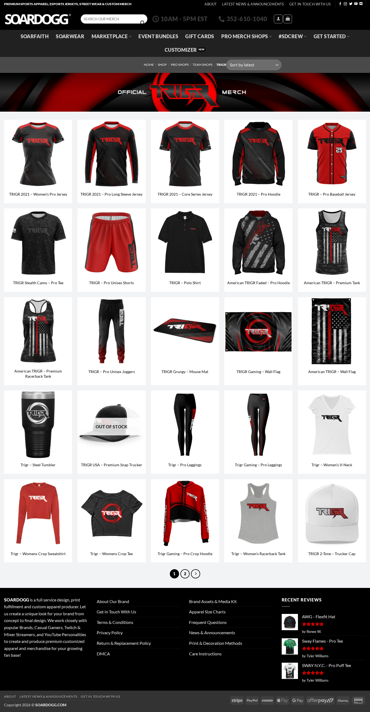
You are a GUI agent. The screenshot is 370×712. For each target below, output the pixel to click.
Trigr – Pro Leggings (185, 464)
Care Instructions (205, 653)
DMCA (103, 653)
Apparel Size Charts (207, 611)
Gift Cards (199, 36)
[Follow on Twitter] (350, 4)
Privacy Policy (110, 632)
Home (149, 65)
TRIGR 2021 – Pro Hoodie (258, 194)
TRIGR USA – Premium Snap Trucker (111, 464)
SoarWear (70, 36)
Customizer (181, 50)
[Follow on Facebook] (340, 4)
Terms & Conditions (115, 622)
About (211, 4)
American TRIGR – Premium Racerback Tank (38, 373)
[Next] (195, 573)
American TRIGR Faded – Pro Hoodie (258, 282)
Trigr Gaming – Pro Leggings (258, 464)
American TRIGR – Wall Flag (332, 371)
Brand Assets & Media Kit (213, 601)
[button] (278, 19)
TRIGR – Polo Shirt (185, 282)
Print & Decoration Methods (215, 643)
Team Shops (202, 65)
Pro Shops (180, 65)
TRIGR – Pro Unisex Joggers (111, 371)
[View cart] (287, 19)
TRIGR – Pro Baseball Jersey (331, 194)
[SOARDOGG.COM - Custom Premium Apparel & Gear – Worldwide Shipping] (38, 18)
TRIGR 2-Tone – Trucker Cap (331, 553)
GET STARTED (330, 36)
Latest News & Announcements (253, 4)
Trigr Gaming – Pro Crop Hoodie (185, 553)
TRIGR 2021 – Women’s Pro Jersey (38, 194)
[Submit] (142, 23)
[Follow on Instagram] (345, 4)
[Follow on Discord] (361, 4)
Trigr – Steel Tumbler (38, 464)
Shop (162, 65)
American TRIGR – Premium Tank (332, 282)
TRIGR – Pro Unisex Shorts (111, 282)
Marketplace (110, 36)
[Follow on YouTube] (356, 4)
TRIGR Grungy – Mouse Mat (184, 371)
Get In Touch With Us (310, 4)
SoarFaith (35, 36)
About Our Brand (113, 601)
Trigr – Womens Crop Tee (111, 553)
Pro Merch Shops (244, 36)
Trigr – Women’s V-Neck (331, 464)
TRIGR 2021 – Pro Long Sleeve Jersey (111, 194)
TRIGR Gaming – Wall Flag (258, 371)
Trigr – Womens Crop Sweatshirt (38, 553)
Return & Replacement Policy (124, 643)
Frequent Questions (208, 622)
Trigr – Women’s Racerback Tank (258, 553)
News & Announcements (212, 632)
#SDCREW (291, 36)
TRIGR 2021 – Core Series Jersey (185, 194)
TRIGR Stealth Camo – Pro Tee (38, 282)
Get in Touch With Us (116, 611)
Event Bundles (158, 36)
